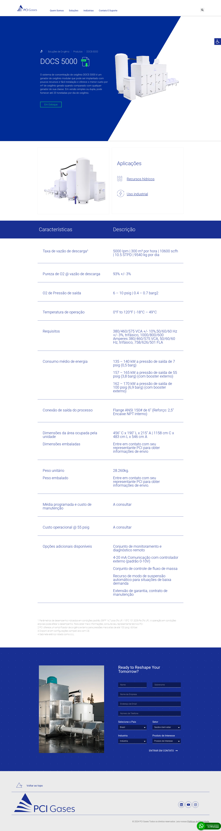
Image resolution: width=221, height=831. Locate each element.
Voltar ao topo (35, 785)
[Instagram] (195, 804)
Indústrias (89, 10)
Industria (123, 735)
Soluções (73, 10)
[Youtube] (188, 804)
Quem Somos (57, 10)
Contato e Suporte (108, 10)
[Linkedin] (181, 804)
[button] (217, 41)
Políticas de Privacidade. (198, 821)
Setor (155, 722)
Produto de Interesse (163, 735)
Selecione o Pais (127, 722)
